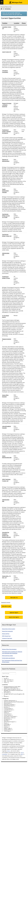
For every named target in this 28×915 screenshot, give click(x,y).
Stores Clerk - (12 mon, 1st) (6, 576)
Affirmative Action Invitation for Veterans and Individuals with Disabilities (12, 652)
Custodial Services (9, 710)
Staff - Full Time (8, 680)
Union (6, 682)
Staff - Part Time (8, 681)
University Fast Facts (7, 638)
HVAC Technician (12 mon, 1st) (6, 480)
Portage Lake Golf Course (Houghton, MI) (14, 694)
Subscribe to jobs (6, 606)
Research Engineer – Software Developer (6, 105)
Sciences (6, 727)
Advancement (8, 703)
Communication (8, 708)
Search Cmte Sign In (14, 617)
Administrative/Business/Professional (13, 702)
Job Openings (8, 8)
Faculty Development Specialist (5, 190)
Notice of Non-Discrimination (9, 649)
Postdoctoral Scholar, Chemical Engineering (6, 131)
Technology (7, 731)
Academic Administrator (10, 700)
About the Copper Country (8, 629)
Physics (6, 723)
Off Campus (7, 692)
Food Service (7, 714)
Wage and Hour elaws (7, 655)
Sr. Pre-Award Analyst (5, 316)
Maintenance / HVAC (9, 717)
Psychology (7, 724)
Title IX (8, 751)
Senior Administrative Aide (6, 456)
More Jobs (14, 597)
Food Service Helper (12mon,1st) (6, 235)
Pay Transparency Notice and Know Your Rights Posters (12, 661)
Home (1, 8)
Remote (6, 696)
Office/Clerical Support (10, 721)
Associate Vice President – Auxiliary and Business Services (6, 535)
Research (6, 725)
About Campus (5, 633)
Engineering (7, 711)
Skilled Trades (8, 728)
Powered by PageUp (5, 602)
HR (3, 8)
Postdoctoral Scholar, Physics (6, 277)
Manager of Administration (5, 160)
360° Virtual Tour (6, 636)
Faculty (6, 678)
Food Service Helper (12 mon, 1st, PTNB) (6, 215)
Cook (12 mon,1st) (6, 52)
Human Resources (6, 7)
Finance (6, 712)
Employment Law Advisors (8, 658)
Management (8, 719)
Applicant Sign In (14, 612)
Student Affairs (8, 729)
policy (22, 754)
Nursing (6, 720)
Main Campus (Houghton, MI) (12, 689)
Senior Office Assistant (5, 395)
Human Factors (8, 715)
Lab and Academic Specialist (6, 427)
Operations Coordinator (5, 71)
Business (6, 707)
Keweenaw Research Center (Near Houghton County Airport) (12, 687)
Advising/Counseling (9, 704)
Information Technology (10, 716)
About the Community (7, 631)
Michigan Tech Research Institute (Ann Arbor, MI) (13, 691)
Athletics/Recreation (9, 706)
